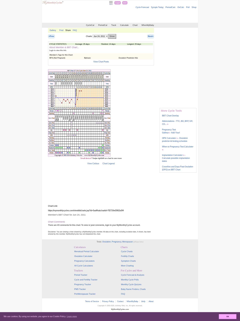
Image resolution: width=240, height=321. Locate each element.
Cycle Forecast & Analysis (132, 275)
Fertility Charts (127, 256)
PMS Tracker (80, 289)
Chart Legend (108, 163)
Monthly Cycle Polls (130, 280)
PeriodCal (102, 25)
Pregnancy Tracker (82, 284)
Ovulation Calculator (83, 256)
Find (61, 30)
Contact (120, 301)
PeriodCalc (171, 7)
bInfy (143, 301)
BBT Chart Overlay (170, 116)
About (151, 301)
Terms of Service (92, 301)
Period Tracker (80, 275)
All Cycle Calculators (83, 266)
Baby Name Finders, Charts (133, 289)
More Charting (127, 266)
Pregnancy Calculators (84, 261)
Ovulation (106, 242)
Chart (135, 25)
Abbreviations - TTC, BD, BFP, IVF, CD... (177, 122)
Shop (194, 7)
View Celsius (93, 163)
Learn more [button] (72, 316)
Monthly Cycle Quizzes (131, 284)
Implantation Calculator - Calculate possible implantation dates (176, 158)
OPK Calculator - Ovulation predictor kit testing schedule (175, 139)
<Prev (51, 36)
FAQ (75, 30)
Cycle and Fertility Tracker (85, 280)
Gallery (53, 30)
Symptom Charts (128, 261)
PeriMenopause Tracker (85, 294)
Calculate (124, 25)
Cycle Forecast (142, 7)
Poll (188, 7)
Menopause (127, 242)
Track (113, 25)
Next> (150, 36)
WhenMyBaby (148, 25)
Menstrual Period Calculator (86, 251)
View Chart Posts (101, 62)
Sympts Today (157, 7)
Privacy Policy (108, 301)
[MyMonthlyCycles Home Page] (53, 4)
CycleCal (90, 25)
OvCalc (181, 7)
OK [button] (227, 317)
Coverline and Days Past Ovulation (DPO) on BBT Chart (177, 168)
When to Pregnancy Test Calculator (177, 147)
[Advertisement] (120, 16)
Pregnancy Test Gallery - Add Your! (171, 131)
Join (125, 3)
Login (117, 3)
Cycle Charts (126, 251)
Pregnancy (116, 242)
